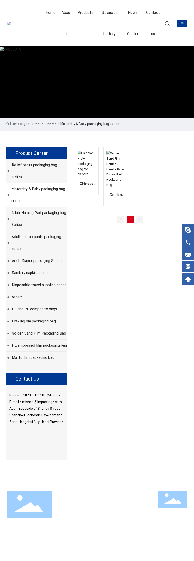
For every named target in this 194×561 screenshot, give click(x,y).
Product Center (44, 124)
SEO (184, 547)
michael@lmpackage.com (42, 402)
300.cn (173, 547)
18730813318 (33, 395)
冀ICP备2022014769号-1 (124, 547)
